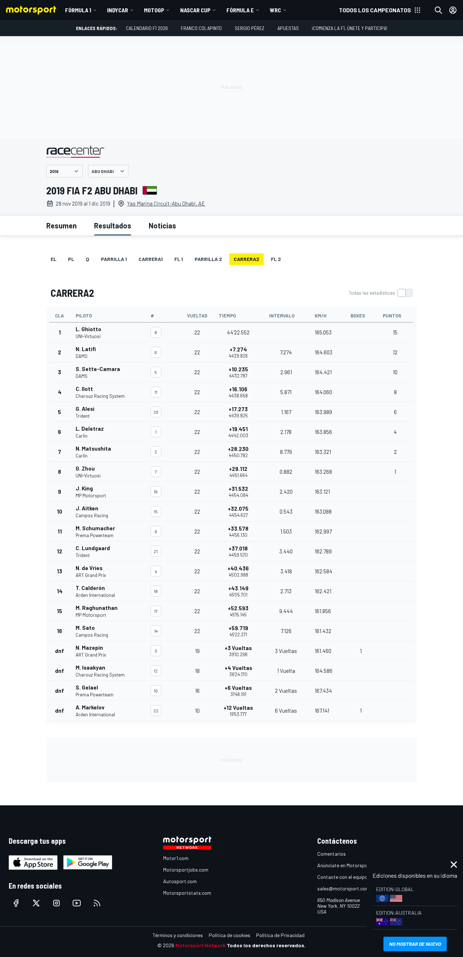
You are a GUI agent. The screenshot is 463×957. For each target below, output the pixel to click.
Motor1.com (175, 858)
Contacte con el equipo (342, 877)
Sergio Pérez (249, 28)
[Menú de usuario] (453, 10)
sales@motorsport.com (343, 888)
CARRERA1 (151, 259)
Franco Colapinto (201, 28)
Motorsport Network (200, 945)
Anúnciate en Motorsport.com (349, 865)
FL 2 (276, 259)
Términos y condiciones (178, 935)
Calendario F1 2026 (147, 28)
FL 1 (178, 259)
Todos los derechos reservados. (266, 945)
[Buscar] (438, 10)
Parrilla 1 (114, 259)
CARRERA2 (246, 259)
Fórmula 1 (78, 10)
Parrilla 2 (208, 259)
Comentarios (331, 854)
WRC (275, 10)
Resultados (112, 225)
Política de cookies (229, 935)
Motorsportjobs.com (185, 870)
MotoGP (154, 10)
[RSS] (97, 903)
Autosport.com (180, 881)
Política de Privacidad (280, 935)
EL (53, 259)
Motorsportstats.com (187, 893)
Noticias (162, 225)
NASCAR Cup (195, 10)
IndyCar (117, 10)
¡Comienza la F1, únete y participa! (349, 28)
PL (71, 259)
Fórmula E (240, 10)
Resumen (61, 225)
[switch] (380, 292)
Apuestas (288, 28)
